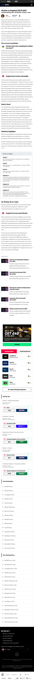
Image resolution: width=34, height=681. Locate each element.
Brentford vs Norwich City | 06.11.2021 (17, 273)
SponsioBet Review (9, 544)
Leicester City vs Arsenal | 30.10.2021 (17, 299)
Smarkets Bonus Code (10, 613)
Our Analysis (29, 409)
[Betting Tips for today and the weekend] (7, 4)
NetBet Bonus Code (9, 572)
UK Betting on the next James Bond (11, 643)
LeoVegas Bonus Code (10, 568)
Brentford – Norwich (8, 416)
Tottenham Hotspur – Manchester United (14, 464)
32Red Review (8, 523)
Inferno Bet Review (9, 548)
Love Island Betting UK (8, 636)
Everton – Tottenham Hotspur (11, 400)
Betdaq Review (8, 519)
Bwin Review (12, 377)
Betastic (2, 7)
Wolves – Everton (7, 448)
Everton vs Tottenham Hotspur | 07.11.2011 (19, 260)
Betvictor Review (9, 511)
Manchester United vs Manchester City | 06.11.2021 (20, 288)
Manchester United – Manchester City (13, 432)
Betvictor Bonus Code (10, 585)
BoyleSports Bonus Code (11, 609)
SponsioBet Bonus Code (11, 618)
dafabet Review (8, 515)
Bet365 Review (8, 486)
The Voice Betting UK (7, 640)
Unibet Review (8, 503)
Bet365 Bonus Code (9, 560)
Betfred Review (13, 364)
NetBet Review (8, 499)
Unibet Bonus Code (9, 576)
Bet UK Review (13, 370)
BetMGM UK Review (14, 357)
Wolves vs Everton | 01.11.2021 (18, 309)
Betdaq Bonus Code (9, 593)
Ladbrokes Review (9, 531)
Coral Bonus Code (9, 601)
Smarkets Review (9, 540)
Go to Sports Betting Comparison (17, 389)
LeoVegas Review (9, 494)
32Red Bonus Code (9, 597)
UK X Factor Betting (7, 638)
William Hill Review (9, 507)
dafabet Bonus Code (10, 589)
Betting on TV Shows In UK (9, 633)
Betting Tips (7, 7)
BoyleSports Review (10, 536)
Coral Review (8, 527)
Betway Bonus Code (9, 564)
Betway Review (8, 490)
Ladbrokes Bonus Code (10, 605)
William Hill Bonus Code (10, 581)
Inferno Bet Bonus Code (11, 622)
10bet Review (12, 384)
